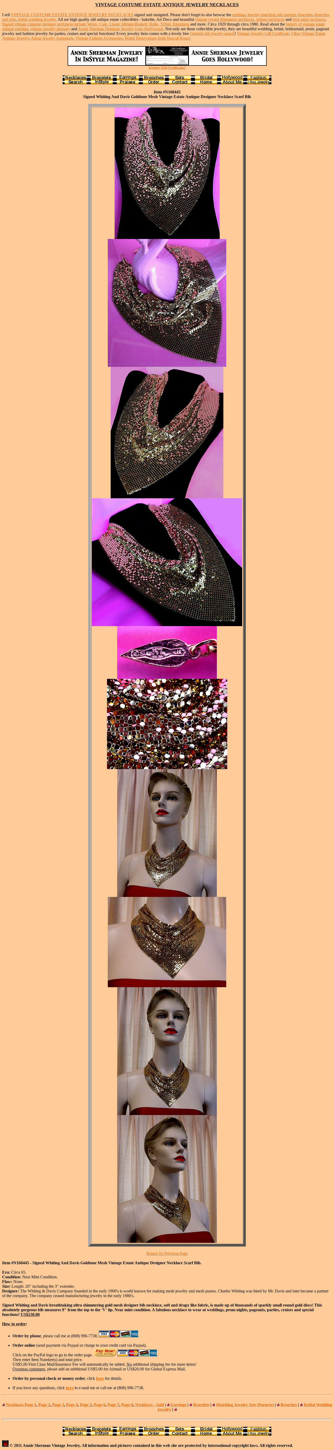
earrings (238, 15)
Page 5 (86, 1405)
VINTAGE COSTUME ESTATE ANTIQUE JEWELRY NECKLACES (72, 15)
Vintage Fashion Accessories (99, 38)
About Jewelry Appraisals (52, 38)
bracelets (305, 15)
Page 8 (127, 1405)
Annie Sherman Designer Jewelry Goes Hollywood (120, 29)
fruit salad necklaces (309, 19)
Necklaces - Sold (149, 1405)
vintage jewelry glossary (50, 29)
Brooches (289, 1405)
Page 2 (44, 1405)
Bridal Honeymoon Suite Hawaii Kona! (157, 38)
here (100, 1378)
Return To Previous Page (167, 1253)
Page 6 (99, 1405)
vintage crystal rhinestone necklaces (224, 19)
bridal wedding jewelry (37, 19)
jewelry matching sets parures (271, 15)
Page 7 (113, 1405)
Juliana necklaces (270, 19)
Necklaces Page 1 (21, 1405)
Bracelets (201, 1405)
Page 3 (58, 1405)
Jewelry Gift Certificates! (167, 68)
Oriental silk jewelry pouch (212, 33)
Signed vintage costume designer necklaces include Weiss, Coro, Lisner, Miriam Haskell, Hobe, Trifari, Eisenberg (95, 24)
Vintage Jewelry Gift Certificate (263, 33)
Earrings (178, 1405)
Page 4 (72, 1405)
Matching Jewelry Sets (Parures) (245, 1405)
